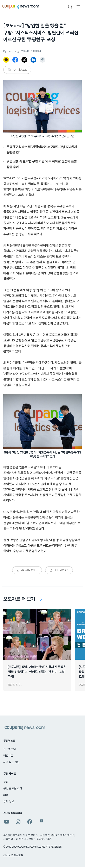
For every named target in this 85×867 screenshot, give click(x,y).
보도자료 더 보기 (19, 599)
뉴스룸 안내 (9, 749)
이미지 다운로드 (29, 570)
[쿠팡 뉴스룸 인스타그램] (18, 821)
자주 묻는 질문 (11, 762)
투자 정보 (8, 801)
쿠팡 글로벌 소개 (12, 788)
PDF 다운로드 (19, 69)
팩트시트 (8, 755)
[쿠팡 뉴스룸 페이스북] (29, 821)
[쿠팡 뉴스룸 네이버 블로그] (41, 821)
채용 (5, 795)
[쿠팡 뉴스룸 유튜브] (6, 821)
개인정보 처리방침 (13, 855)
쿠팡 (5, 781)
